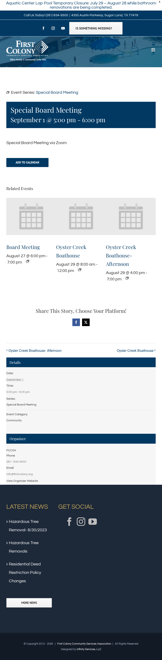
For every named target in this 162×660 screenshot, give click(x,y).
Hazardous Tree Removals (24, 547)
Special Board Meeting (21, 404)
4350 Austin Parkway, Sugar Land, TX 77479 (104, 15)
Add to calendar (27, 162)
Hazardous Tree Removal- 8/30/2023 (28, 525)
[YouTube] (92, 521)
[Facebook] (69, 521)
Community (14, 420)
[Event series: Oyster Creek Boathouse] (79, 269)
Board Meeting (23, 247)
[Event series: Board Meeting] (27, 261)
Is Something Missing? (94, 28)
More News (29, 603)
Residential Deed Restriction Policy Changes (25, 572)
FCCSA (11, 450)
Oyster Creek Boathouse (135, 350)
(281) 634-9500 (57, 15)
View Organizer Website (22, 480)
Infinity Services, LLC (89, 649)
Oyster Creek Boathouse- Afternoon (121, 255)
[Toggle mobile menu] (153, 50)
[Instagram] (81, 521)
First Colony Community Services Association (84, 643)
